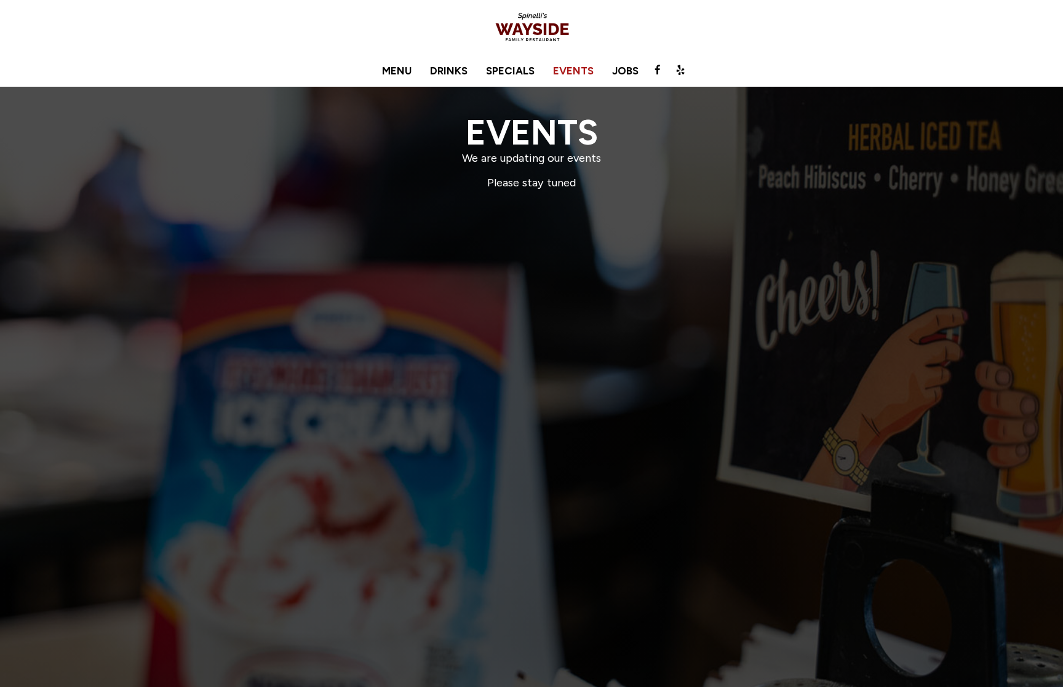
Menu (397, 71)
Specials (510, 71)
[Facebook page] (657, 70)
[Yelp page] (680, 70)
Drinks (449, 71)
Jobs (625, 71)
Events (573, 71)
